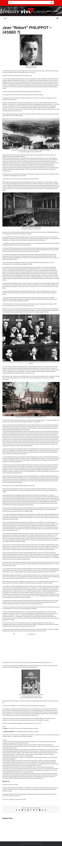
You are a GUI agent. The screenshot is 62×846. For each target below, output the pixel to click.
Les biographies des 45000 (20, 799)
